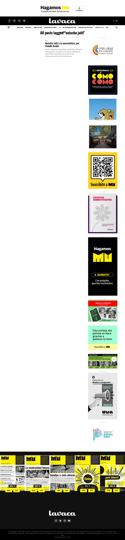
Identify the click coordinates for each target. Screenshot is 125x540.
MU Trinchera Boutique (69, 27)
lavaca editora (38, 27)
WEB (8, 490)
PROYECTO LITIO (99, 27)
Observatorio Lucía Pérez (85, 27)
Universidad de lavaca (50, 27)
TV (59, 27)
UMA (107, 27)
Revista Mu (20, 27)
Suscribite (28, 27)
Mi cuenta (62, 32)
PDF (16, 490)
